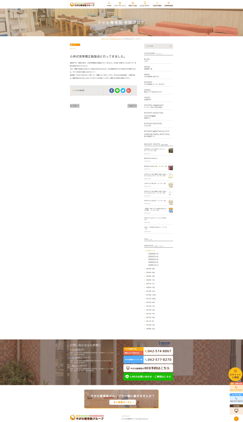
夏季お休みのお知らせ (150, 158)
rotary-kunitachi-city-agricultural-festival (157, 133)
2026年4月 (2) (153, 262)
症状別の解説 (157, 5)
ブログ (106, 38)
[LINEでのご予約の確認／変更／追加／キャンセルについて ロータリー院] (170, 176)
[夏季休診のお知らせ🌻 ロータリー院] (170, 168)
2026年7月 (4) (153, 256)
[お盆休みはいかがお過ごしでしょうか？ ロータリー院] (170, 150)
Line (117, 90)
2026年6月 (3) (153, 259)
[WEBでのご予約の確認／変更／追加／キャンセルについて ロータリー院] (170, 193)
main (74, 44)
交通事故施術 (168, 5)
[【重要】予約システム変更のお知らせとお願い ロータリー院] (170, 210)
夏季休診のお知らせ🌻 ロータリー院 (155, 166)
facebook (111, 90)
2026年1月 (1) (153, 265)
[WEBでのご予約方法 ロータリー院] (170, 202)
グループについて (120, 5)
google (128, 90)
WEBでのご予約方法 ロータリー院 (155, 200)
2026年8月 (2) (153, 253)
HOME (109, 5)
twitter (123, 90)
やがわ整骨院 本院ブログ (115, 38)
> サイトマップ (126, 416)
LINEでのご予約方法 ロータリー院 (155, 183)
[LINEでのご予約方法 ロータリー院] (170, 185)
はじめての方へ (145, 5)
